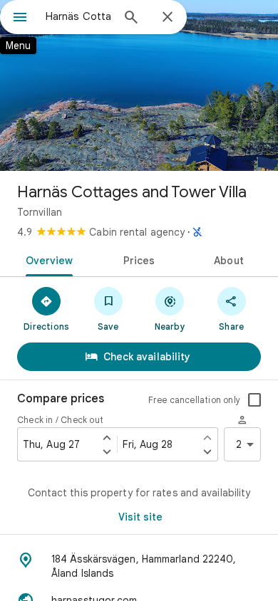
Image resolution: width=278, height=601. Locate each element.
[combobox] (78, 16)
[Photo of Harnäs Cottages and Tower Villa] (139, 85)
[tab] (46, 259)
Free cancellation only (194, 399)
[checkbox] (254, 400)
